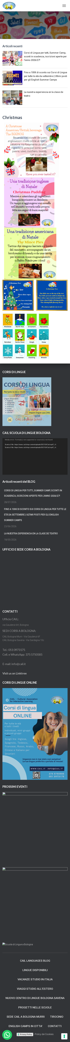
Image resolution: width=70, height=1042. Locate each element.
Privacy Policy (26, 1034)
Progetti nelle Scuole (35, 1007)
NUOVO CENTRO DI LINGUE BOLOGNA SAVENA (35, 998)
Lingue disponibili (35, 970)
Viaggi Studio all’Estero (35, 988)
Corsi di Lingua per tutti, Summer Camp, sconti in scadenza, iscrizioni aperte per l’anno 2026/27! (45, 56)
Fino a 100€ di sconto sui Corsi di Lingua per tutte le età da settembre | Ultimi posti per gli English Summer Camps (45, 76)
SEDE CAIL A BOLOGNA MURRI (26, 1016)
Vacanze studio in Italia (35, 979)
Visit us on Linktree (14, 673)
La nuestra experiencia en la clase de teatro (31, 533)
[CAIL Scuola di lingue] (10, 6)
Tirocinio (56, 1016)
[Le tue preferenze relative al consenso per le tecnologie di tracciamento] (64, 1036)
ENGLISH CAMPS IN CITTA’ (25, 1026)
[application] (35, 456)
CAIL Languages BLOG (35, 960)
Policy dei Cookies (44, 1034)
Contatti (55, 1026)
